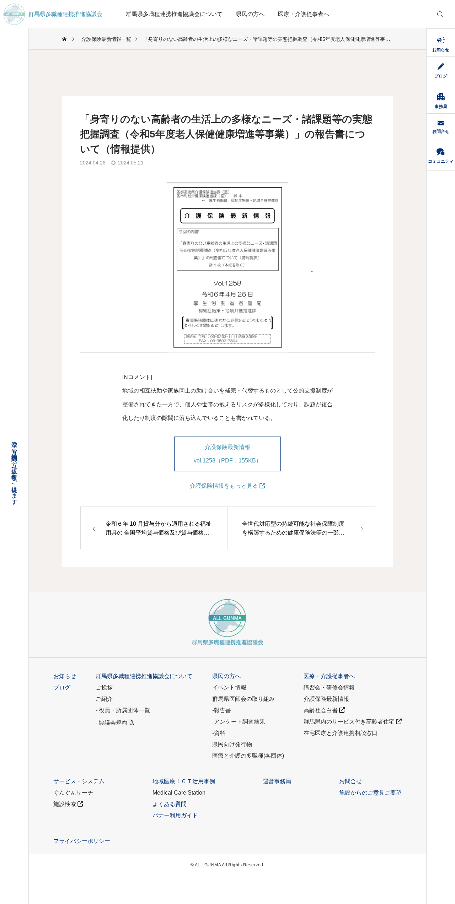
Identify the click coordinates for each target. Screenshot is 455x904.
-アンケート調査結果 (238, 722)
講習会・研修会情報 (329, 687)
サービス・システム (79, 781)
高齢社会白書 (321, 710)
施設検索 (65, 804)
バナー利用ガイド (175, 815)
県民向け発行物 (232, 744)
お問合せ (350, 781)
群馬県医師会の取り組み (243, 699)
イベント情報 (229, 687)
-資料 (218, 733)
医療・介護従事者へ (303, 14)
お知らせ (64, 676)
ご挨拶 (104, 687)
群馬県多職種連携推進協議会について (174, 14)
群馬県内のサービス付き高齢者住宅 (350, 722)
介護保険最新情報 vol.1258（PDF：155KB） (228, 454)
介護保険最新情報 (326, 699)
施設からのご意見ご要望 (370, 793)
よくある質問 (169, 804)
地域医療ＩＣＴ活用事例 (183, 781)
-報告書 (221, 710)
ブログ (61, 687)
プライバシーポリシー (81, 841)
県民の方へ (250, 14)
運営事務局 (277, 781)
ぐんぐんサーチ (73, 793)
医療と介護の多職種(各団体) (248, 756)
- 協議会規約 (112, 723)
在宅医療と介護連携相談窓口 (341, 733)
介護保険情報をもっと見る (224, 486)
